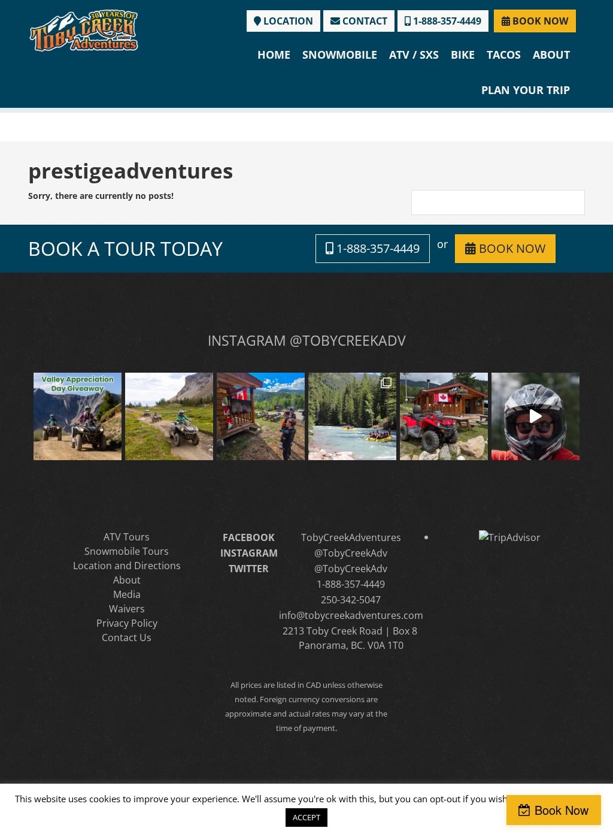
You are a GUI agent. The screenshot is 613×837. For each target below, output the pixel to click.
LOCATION (287, 21)
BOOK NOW (539, 21)
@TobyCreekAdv (350, 553)
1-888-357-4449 (446, 21)
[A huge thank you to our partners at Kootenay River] (352, 417)
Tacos (504, 54)
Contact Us (126, 637)
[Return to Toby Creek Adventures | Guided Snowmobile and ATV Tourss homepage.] (83, 29)
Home (273, 54)
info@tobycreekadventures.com (351, 615)
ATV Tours (127, 536)
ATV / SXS (414, 54)
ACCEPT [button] (306, 817)
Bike (463, 54)
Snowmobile (339, 54)
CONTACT (363, 21)
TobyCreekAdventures (351, 537)
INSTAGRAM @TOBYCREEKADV (307, 340)
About (551, 54)
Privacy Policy (126, 623)
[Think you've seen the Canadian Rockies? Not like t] (535, 417)
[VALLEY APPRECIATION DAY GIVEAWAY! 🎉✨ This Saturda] (78, 417)
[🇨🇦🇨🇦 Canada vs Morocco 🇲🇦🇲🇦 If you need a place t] (261, 417)
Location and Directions (127, 565)
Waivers (127, 608)
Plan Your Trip (525, 90)
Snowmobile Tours (126, 551)
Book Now (561, 809)
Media (127, 594)
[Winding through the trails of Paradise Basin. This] (169, 417)
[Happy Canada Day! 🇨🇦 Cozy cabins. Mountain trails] (444, 417)
